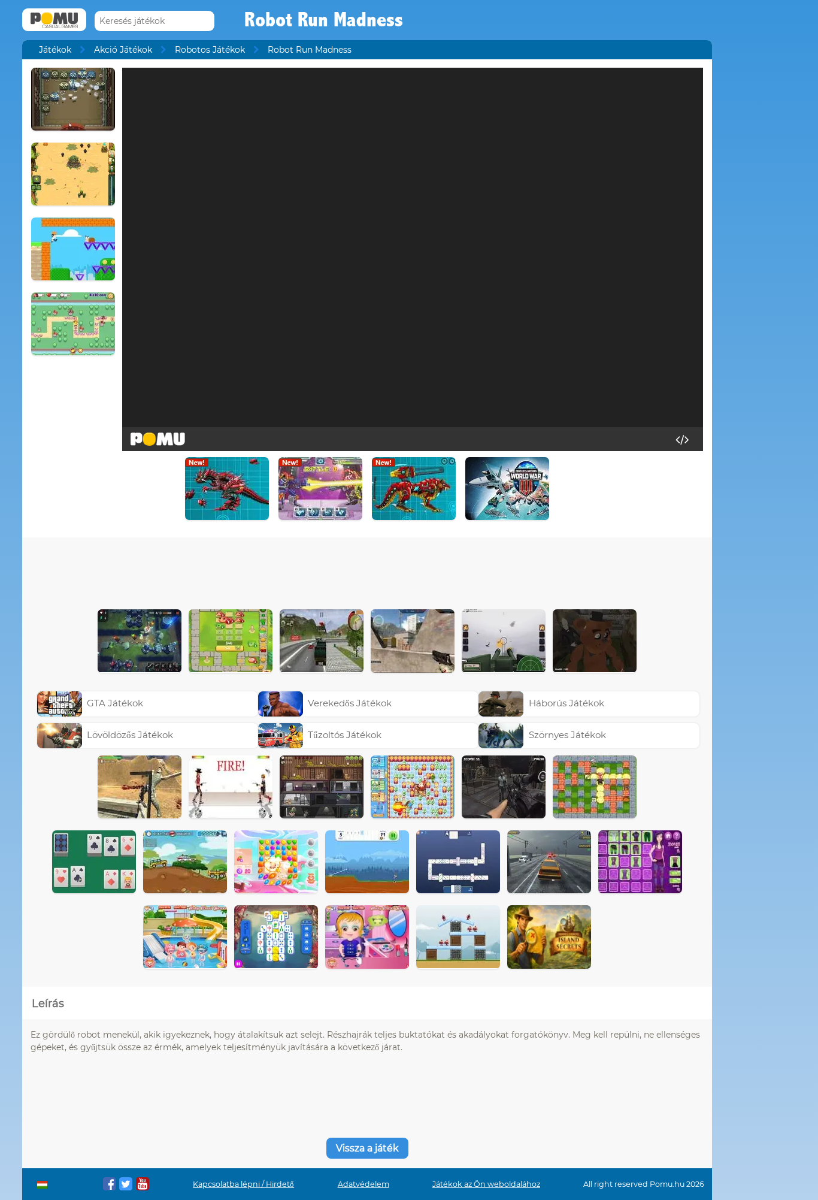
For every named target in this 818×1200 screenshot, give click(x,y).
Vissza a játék (367, 1148)
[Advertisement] (367, 570)
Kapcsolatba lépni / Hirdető (243, 1184)
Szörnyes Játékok (567, 734)
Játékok (55, 49)
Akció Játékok (123, 49)
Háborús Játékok (566, 703)
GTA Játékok (115, 703)
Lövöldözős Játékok (130, 734)
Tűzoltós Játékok (344, 734)
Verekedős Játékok (350, 703)
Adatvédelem (363, 1184)
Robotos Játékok (210, 49)
